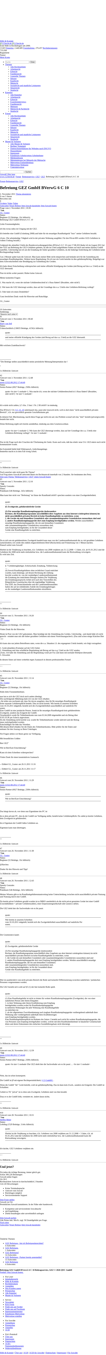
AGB (7, 1330)
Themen (8, 64)
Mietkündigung (16, 158)
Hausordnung (15, 151)
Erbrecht (13, 71)
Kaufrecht (14, 81)
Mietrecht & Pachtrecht (19, 109)
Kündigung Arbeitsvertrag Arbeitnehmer (26, 155)
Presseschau (10, 1291)
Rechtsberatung (11, 1284)
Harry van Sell (6, 323)
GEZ (43, 177)
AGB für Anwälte (36, 1353)
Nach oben (4, 1222)
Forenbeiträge (29, 48)
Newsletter (9, 1302)
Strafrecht (14, 90)
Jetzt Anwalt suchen (8, 1218)
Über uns (9, 1337)
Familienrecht (15, 74)
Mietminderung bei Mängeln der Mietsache (28, 160)
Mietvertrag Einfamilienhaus (21, 162)
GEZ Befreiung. (11, 1248)
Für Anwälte (72, 1353)
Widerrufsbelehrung (13, 1348)
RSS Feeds (9, 1304)
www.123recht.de (7, 177)
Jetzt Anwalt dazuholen (30, 206)
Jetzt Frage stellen (7, 1200)
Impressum (14, 153)
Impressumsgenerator (13, 1311)
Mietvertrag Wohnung (19, 165)
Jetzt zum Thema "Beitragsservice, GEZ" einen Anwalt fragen (25, 477)
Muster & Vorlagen (13, 141)
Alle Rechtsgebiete (18, 67)
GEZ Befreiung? (12, 1253)
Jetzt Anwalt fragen (49, 206)
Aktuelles (9, 1327)
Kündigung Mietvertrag (14, 1314)
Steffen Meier (5, 1120)
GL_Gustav (5, 213)
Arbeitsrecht (15, 69)
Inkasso (13, 78)
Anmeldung (10, 1323)
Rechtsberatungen (50, 48)
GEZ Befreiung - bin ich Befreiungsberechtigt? (24, 1243)
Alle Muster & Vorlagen (20, 144)
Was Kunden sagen (13, 1288)
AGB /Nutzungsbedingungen (14, 1345)
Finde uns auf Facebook (15, 1309)
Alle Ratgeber (16, 95)
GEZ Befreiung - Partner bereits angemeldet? (23, 1257)
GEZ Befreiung (11, 1262)
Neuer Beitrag (15, 206)
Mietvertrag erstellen (13, 1316)
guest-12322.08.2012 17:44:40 (12, 382)
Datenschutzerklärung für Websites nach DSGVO (30, 148)
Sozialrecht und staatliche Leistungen (25, 85)
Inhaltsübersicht (11, 1279)
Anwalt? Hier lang (7, 174)
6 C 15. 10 (19, 410)
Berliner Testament (18, 146)
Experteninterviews (18, 102)
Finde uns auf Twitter (14, 1307)
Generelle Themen (17, 76)
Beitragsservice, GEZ (31, 177)
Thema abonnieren (23, 194)
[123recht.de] (12, 43)
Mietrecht (14, 83)
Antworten (4, 206)
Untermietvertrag (17, 167)
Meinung (14, 106)
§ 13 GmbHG (47, 1080)
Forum (8, 113)
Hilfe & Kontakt (6, 41)
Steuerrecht (15, 88)
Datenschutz (10, 1341)
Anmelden (9, 1286)
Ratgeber (9, 48)
